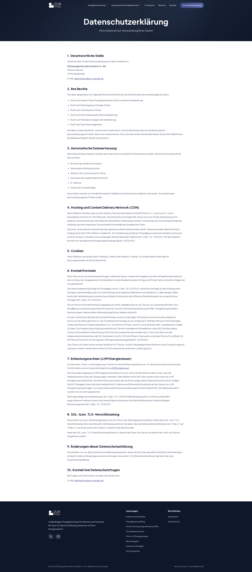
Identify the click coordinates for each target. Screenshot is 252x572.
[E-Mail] (58, 536)
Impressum (173, 516)
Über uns (162, 5)
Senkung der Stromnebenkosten (124, 5)
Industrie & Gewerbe (135, 516)
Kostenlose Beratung (192, 5)
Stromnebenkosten (135, 531)
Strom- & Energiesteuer (137, 536)
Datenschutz (174, 521)
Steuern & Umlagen (135, 546)
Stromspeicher (133, 551)
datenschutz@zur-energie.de (88, 78)
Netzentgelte (132, 541)
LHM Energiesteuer (119, 368)
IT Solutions (149, 5)
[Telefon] (51, 536)
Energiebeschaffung (96, 5)
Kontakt (173, 5)
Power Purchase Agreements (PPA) (142, 526)
